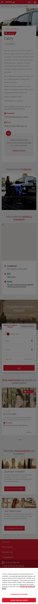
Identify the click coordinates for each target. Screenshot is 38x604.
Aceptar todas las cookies (19, 600)
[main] (19, 586)
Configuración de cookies (19, 594)
